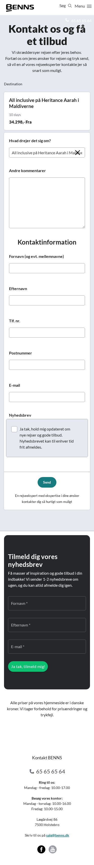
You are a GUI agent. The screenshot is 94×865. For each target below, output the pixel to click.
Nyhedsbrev (20, 415)
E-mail (14, 385)
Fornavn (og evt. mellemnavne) (36, 256)
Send (47, 482)
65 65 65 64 (80, 20)
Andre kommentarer (27, 170)
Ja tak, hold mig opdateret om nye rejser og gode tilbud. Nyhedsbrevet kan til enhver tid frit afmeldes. (47, 437)
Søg (62, 5)
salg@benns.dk (57, 835)
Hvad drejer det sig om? (30, 140)
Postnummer (20, 352)
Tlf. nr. (14, 320)
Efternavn (18, 288)
